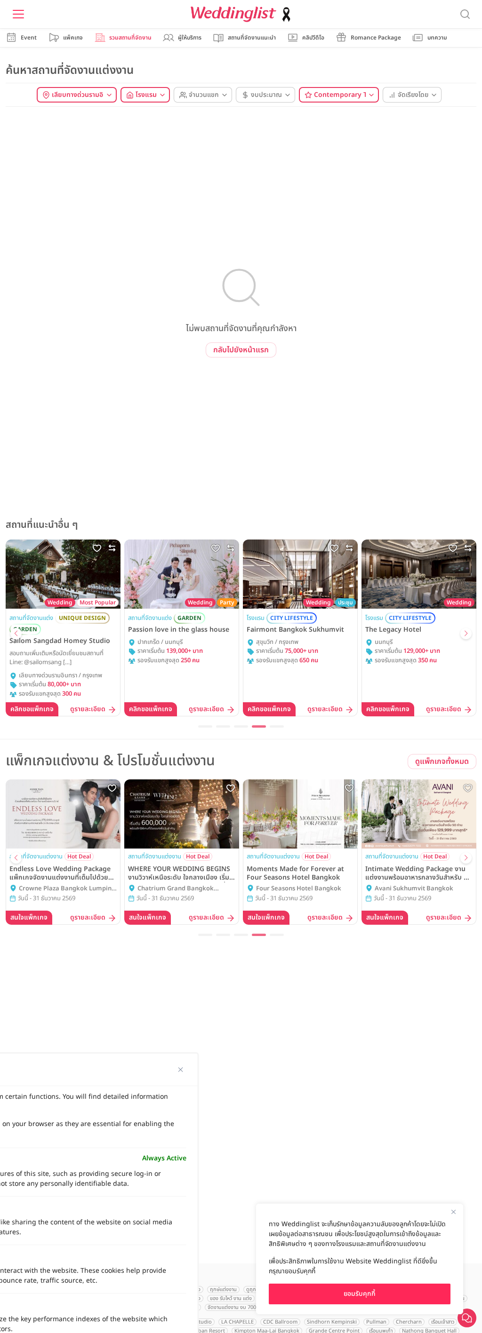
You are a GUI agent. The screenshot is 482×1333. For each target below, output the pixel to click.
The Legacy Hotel (393, 630)
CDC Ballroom (280, 1321)
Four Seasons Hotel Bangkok (298, 888)
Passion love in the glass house (178, 630)
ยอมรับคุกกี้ (360, 1294)
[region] (359, 1259)
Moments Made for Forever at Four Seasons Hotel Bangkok (295, 873)
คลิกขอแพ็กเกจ (32, 709)
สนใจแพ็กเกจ (29, 917)
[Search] (465, 14)
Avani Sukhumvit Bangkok (414, 888)
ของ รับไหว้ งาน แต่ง (231, 1298)
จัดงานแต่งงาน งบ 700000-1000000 (247, 1307)
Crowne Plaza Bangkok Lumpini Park (66, 889)
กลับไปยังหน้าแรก (241, 350)
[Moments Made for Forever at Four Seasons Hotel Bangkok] (300, 813)
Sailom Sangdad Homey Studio (59, 641)
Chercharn (409, 1321)
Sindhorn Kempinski (332, 1321)
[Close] (453, 1211)
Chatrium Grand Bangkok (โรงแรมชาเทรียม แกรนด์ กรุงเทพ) (181, 889)
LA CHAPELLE (237, 1321)
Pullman (376, 1321)
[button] (16, 633)
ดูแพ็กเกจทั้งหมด (442, 761)
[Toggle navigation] (18, 14)
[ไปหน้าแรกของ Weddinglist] (242, 14)
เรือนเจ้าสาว (442, 1321)
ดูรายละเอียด (87, 709)
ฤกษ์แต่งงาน (223, 1289)
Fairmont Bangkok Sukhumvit (295, 630)
